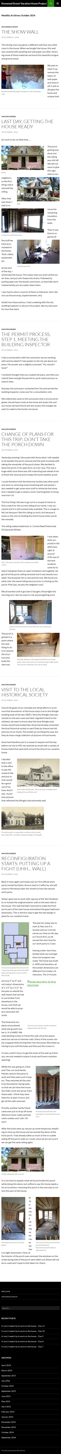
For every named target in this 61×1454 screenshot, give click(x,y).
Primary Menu (57, 3)
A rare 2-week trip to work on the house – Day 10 (23, 1331)
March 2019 (6, 1370)
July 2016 (5, 1381)
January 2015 (7, 1417)
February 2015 (7, 1411)
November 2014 (8, 1427)
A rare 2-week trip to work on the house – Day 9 (22, 1336)
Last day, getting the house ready (27, 123)
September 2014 (8, 1437)
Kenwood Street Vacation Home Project (24, 3)
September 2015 (8, 1391)
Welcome (5, 1291)
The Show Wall (20, 32)
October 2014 (7, 1432)
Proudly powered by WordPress (13, 1450)
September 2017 (8, 1375)
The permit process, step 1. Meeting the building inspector (26, 339)
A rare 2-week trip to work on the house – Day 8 (22, 1341)
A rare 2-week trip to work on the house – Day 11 (23, 1326)
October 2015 (7, 1386)
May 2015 (5, 1401)
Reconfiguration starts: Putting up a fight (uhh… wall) (25, 863)
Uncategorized (8, 116)
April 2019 (6, 1365)
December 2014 (8, 1422)
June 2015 (5, 1396)
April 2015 (6, 1406)
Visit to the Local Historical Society (24, 692)
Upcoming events (9, 27)
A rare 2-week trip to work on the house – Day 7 (22, 1346)
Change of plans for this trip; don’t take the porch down (27, 439)
